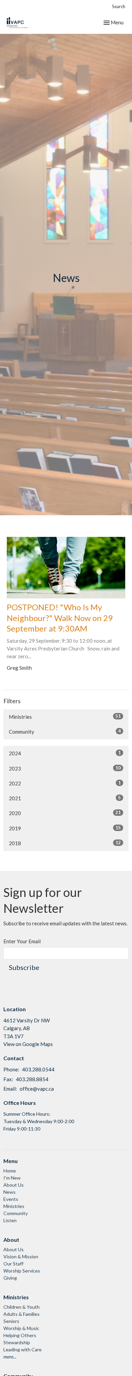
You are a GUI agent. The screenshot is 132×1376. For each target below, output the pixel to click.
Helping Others (19, 1335)
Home (9, 1170)
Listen (10, 1220)
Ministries (65, 716)
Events (10, 1199)
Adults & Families (21, 1314)
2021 (65, 798)
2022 (65, 783)
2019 (65, 828)
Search (118, 6)
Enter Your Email (22, 941)
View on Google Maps (28, 1044)
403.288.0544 (38, 1069)
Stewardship (16, 1342)
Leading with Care (22, 1349)
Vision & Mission (20, 1256)
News (9, 1192)
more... (9, 1356)
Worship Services (21, 1271)
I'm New (12, 1178)
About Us (13, 1185)
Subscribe (24, 967)
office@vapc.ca (37, 1089)
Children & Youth (21, 1307)
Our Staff (13, 1263)
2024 (65, 753)
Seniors (11, 1321)
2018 (65, 843)
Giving (10, 1278)
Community (65, 731)
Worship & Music (21, 1328)
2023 (65, 768)
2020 (65, 813)
